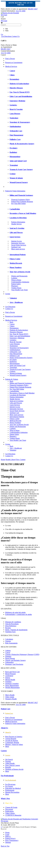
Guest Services (15, 405)
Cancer (12, 324)
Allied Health (10, 763)
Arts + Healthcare (16, 448)
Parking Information (18, 222)
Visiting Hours (16, 288)
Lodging (14, 278)
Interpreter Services (18, 243)
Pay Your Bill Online (18, 203)
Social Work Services (18, 245)
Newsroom (9, 809)
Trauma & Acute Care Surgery (20, 369)
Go (2, 34)
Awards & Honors (11, 740)
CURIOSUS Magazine (13, 815)
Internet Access (16, 241)
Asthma (8, 650)
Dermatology (14, 328)
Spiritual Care (16, 247)
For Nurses (9, 786)
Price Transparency (11, 840)
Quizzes (8, 641)
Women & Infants (16, 373)
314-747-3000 (21, 704)
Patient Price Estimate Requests (22, 201)
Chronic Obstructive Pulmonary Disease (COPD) (22, 654)
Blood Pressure (10, 674)
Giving (7, 294)
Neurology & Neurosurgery (19, 348)
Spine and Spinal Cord (17, 365)
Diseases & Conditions (13, 622)
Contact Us (15, 36)
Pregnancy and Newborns (14, 664)
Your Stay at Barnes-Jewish (19, 424)
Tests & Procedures (12, 624)
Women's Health (11, 699)
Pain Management (16, 354)
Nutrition (8, 682)
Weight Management (12, 687)
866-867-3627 (33, 703)
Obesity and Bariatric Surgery (15, 660)
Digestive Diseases (16, 332)
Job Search (9, 759)
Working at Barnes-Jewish (14, 769)
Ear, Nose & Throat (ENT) (19, 334)
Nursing (8, 761)
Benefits (8, 767)
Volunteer (13, 450)
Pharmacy (14, 286)
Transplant (13, 367)
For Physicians (10, 784)
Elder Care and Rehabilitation (20, 336)
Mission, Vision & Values (14, 744)
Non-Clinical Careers (12, 765)
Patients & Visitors (11, 379)
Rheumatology (15, 363)
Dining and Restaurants (19, 276)
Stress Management (12, 685)
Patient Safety (16, 284)
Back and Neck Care (12, 672)
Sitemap (8, 842)
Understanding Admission (20, 282)
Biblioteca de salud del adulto (15, 612)
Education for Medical (13, 788)
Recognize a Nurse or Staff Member (22, 393)
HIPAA (8, 836)
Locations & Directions (18, 395)
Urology (12, 371)
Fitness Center (14, 419)
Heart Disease (10, 658)
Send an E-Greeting (16, 401)
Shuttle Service (16, 224)
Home (3, 459)
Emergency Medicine (17, 338)
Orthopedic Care (15, 352)
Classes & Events (11, 807)
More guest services (18, 249)
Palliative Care (15, 356)
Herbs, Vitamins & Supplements (16, 630)
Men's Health (9, 695)
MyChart (4, 21)
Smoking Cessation (12, 683)
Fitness (7, 678)
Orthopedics (9, 662)
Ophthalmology (15, 350)
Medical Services (11, 66)
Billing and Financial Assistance (21, 383)
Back (11, 322)
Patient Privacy (10, 838)
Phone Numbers (15, 423)
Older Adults (9, 697)
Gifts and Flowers (16, 403)
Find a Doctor (10, 59)
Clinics (12, 326)
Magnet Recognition (12, 792)
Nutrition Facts (10, 632)
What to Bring (16, 280)
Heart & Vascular (16, 342)
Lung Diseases (15, 344)
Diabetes (8, 656)
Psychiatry (13, 360)
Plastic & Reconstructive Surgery (21, 358)
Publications (9, 811)
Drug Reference (10, 626)
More (7, 746)
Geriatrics (13, 340)
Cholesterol (9, 676)
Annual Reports (10, 738)
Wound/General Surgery (18, 375)
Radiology (13, 361)
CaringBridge (14, 391)
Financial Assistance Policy (20, 199)
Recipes (8, 628)
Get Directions (6, 36)
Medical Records (15, 421)
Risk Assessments (11, 643)
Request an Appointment (13, 62)
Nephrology (14, 346)
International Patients (17, 417)
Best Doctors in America (13, 737)
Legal (7, 834)
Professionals (9, 790)
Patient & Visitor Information (15, 191)
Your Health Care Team (19, 290)
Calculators (9, 639)
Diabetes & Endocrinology (19, 330)
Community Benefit (12, 742)
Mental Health (10, 680)
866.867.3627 (33, 9)
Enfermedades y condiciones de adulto (18, 614)
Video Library (10, 813)
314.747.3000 (20, 11)
